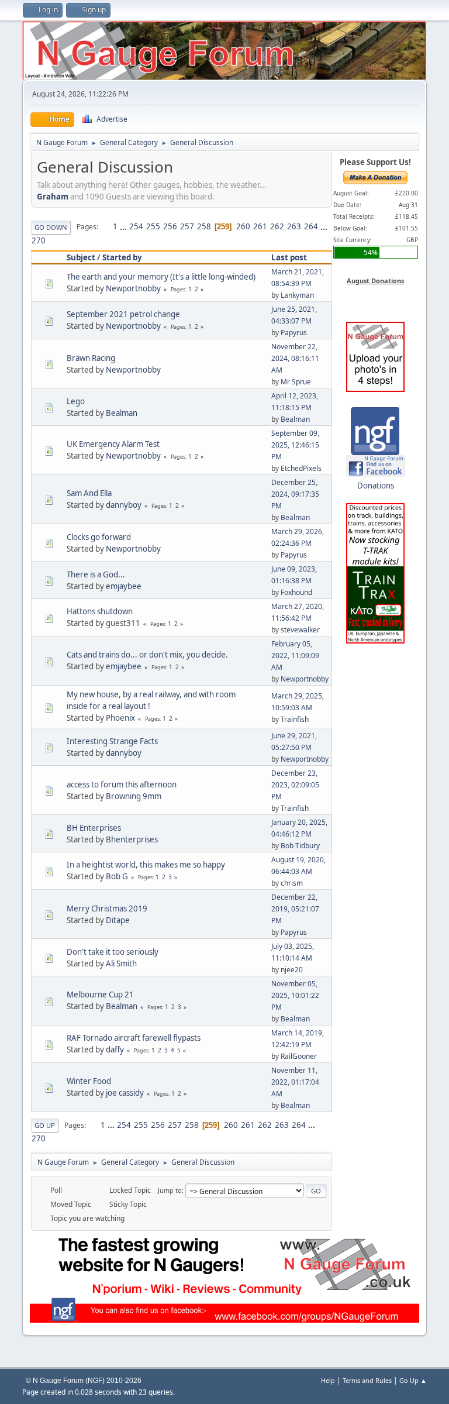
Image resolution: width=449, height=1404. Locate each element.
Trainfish (295, 719)
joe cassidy (125, 1093)
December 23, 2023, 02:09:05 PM (295, 784)
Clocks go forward (99, 537)
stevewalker (300, 630)
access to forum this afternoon (122, 784)
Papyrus (294, 333)
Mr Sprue (296, 382)
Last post (289, 257)
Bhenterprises (132, 839)
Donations (375, 485)
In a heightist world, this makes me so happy (146, 864)
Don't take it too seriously (112, 952)
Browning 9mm (133, 796)
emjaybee (123, 586)
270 (39, 240)
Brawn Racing (91, 358)
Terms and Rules (367, 1380)
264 (311, 226)
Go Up (44, 1125)
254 (136, 226)
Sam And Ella (89, 493)
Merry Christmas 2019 (107, 908)
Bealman (121, 413)
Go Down (50, 227)
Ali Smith (121, 963)
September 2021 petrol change (123, 314)
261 (260, 226)
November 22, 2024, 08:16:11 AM (295, 358)
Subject (81, 257)
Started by (122, 257)
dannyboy (123, 505)
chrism (292, 883)
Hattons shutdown (100, 611)
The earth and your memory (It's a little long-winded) (161, 276)
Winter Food (89, 1081)
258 (204, 226)
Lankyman (297, 295)
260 (243, 226)
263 (294, 226)
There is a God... (96, 574)
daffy (115, 1049)
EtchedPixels (301, 468)
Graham (52, 196)
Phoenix (120, 718)
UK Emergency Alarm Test (113, 444)
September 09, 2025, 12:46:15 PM (295, 445)
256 (170, 226)
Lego (76, 401)
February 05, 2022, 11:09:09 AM (295, 655)
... (124, 226)
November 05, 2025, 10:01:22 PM (295, 995)
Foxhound (296, 592)
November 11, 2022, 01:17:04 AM (295, 1082)
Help (328, 1380)
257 (187, 226)
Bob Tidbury (300, 846)
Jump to (170, 1190)
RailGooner (299, 1056)
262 (277, 226)
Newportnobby (133, 288)
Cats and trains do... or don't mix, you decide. (147, 654)
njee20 (292, 970)
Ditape (118, 920)
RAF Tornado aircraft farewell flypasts (134, 1038)
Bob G (117, 876)
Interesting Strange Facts (112, 741)
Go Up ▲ (413, 1380)
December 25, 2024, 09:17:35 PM (295, 494)
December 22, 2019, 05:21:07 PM (295, 908)
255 (153, 226)
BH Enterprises (94, 828)
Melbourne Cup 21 (100, 994)
